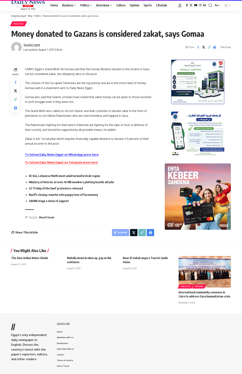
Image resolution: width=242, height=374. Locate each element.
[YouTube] (195, 5)
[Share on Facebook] (198, 47)
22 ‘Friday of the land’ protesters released (56, 188)
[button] (180, 5)
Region (199, 286)
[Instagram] (200, 5)
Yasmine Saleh (32, 44)
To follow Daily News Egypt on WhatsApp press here (62, 154)
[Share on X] (203, 47)
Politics (19, 23)
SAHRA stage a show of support (49, 201)
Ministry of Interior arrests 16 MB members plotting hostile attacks (71, 182)
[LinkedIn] (204, 5)
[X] (191, 5)
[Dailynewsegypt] (28, 3)
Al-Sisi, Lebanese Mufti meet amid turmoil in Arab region (64, 176)
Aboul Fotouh (46, 217)
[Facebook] (187, 5)
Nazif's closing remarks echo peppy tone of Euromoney (63, 195)
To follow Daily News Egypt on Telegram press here (61, 162)
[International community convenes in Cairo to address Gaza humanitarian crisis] (205, 271)
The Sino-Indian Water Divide (29, 258)
